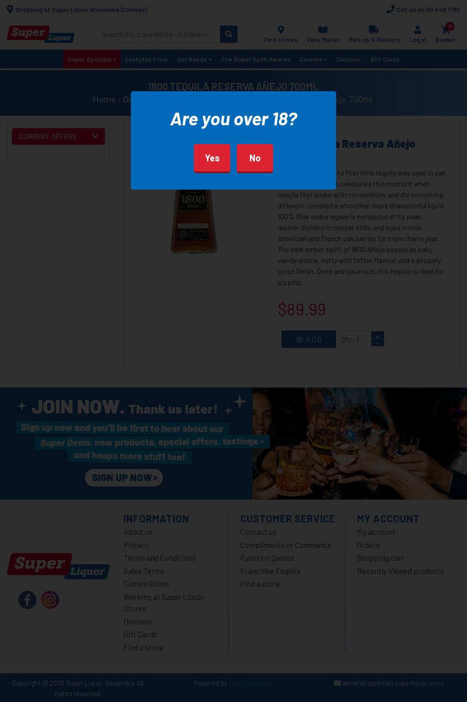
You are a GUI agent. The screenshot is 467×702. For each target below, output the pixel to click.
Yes (212, 157)
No (255, 157)
